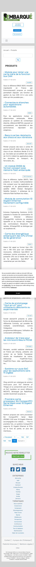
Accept (18, 293)
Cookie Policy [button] (7, 285)
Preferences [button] (14, 287)
